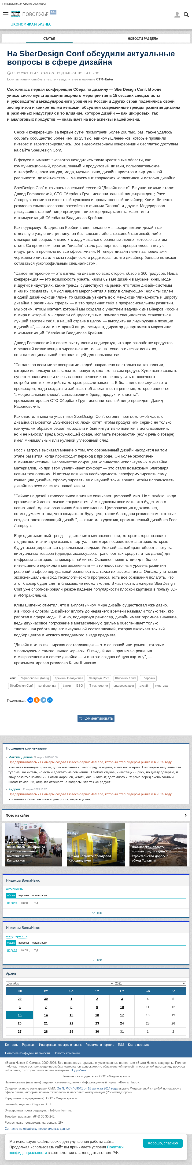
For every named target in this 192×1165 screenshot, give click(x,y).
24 (122, 1023)
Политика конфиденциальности (27, 1053)
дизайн (144, 685)
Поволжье (35, 14)
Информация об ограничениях (60, 1044)
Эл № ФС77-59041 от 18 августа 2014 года (87, 1088)
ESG (79, 685)
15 (71, 1015)
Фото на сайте (17, 815)
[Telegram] (43, 700)
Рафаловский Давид (34, 678)
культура (161, 685)
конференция (47, 685)
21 (46, 1023)
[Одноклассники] (37, 700)
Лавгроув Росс (99, 678)
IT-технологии (98, 685)
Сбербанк (148, 678)
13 (20, 1015)
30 (46, 998)
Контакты (11, 1044)
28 (46, 1031)
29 (20, 998)
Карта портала (138, 1044)
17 (122, 1015)
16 (97, 1015)
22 (71, 1023)
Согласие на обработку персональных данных (37, 1128)
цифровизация (124, 685)
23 (97, 1023)
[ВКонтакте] (30, 700)
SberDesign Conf (21, 685)
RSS (121, 1044)
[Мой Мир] (50, 700)
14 (46, 1015)
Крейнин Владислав (69, 678)
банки (67, 685)
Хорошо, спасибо (163, 1143)
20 (20, 1023)
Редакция (28, 1044)
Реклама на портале (99, 1044)
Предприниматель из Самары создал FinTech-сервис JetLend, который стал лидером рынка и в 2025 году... (91, 762)
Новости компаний (67, 1053)
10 (122, 1007)
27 (20, 1031)
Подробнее (78, 1070)
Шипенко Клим (125, 678)
